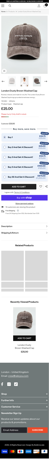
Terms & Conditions (22, 192)
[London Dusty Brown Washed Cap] (24, 321)
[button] (3, 81)
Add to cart (19, 186)
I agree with (9, 192)
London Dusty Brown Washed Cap (24, 346)
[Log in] (39, 5)
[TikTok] (15, 384)
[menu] (2, 5)
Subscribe (37, 430)
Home (3, 11)
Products (11, 11)
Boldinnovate (39, 445)
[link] (41, 186)
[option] (24, 45)
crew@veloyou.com (18, 376)
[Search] (9, 5)
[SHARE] (46, 186)
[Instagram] (9, 384)
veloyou (12, 101)
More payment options (24, 203)
